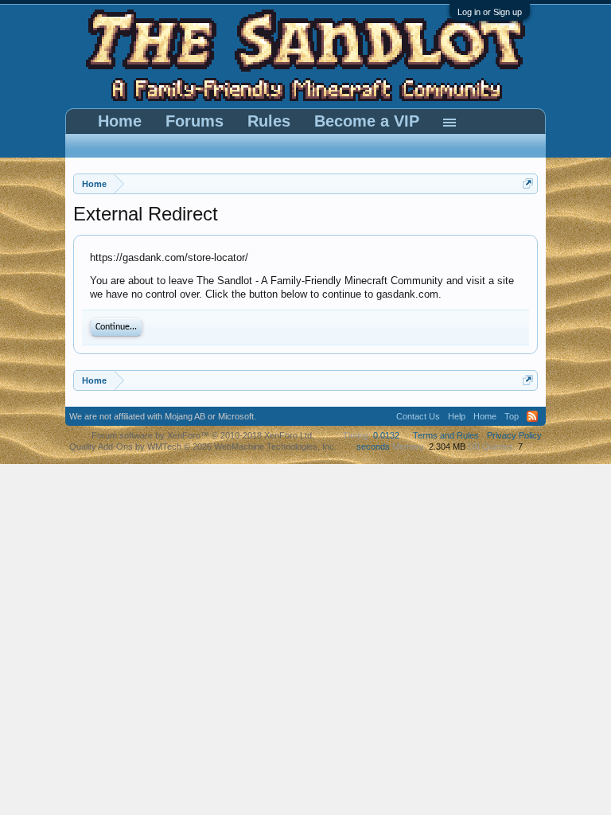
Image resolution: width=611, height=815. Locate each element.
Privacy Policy (514, 435)
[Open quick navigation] (528, 183)
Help (456, 416)
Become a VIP (366, 121)
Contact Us (418, 416)
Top (511, 416)
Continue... (116, 327)
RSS (532, 416)
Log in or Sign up (489, 12)
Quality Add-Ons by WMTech (203, 446)
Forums (194, 121)
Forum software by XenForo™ (202, 435)
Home (120, 121)
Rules (268, 121)
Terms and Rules (446, 435)
